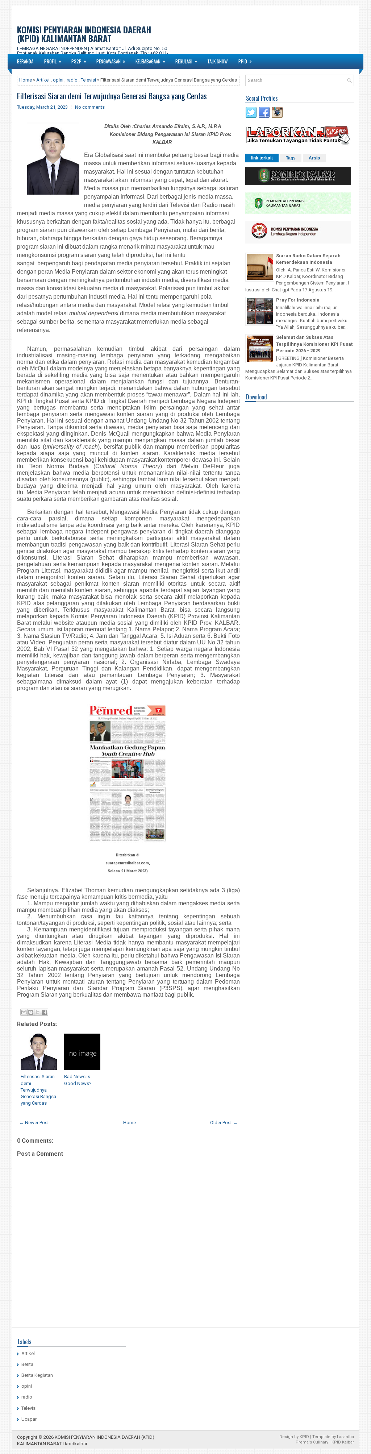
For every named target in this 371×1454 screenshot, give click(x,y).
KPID (304, 1436)
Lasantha (345, 1436)
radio (72, 80)
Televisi (88, 80)
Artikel (43, 80)
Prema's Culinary (312, 1442)
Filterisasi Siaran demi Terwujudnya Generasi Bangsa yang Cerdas (112, 95)
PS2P (78, 61)
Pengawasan (110, 61)
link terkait (262, 158)
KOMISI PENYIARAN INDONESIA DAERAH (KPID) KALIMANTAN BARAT (84, 34)
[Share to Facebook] (44, 1012)
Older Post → (224, 1122)
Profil (52, 61)
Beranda (25, 61)
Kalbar (348, 1442)
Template (321, 1436)
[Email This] (24, 1012)
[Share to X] (37, 1012)
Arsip (314, 158)
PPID (245, 61)
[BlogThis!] (30, 1012)
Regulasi (186, 61)
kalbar (80, 1443)
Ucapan (29, 1419)
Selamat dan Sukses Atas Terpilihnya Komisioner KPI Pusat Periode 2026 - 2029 (314, 344)
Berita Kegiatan (37, 1375)
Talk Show (217, 61)
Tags (291, 158)
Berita (27, 1364)
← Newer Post (34, 1122)
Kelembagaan (150, 61)
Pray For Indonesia (298, 300)
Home (25, 80)
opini (58, 80)
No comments (90, 107)
